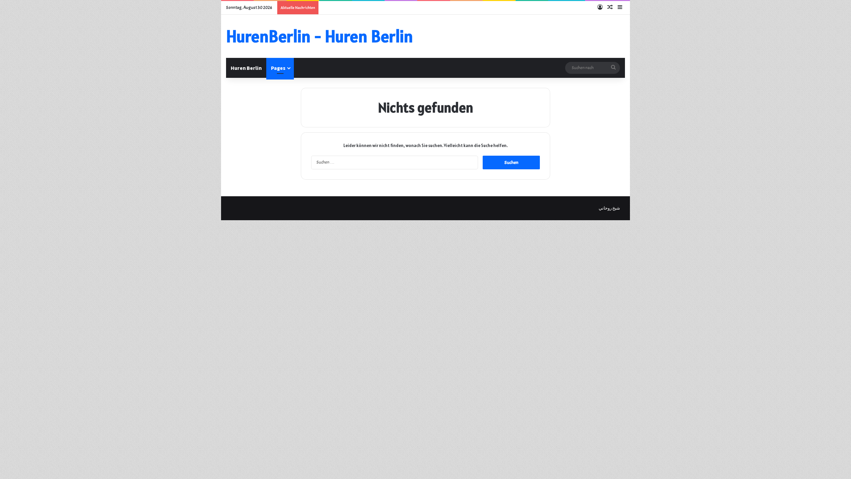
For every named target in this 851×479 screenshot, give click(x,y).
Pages (278, 68)
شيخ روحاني (609, 208)
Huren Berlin (246, 68)
